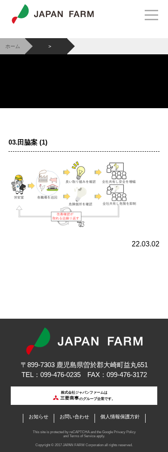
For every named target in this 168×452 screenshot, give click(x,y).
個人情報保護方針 (120, 416)
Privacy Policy (125, 432)
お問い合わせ (74, 416)
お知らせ (38, 416)
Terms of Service (82, 436)
